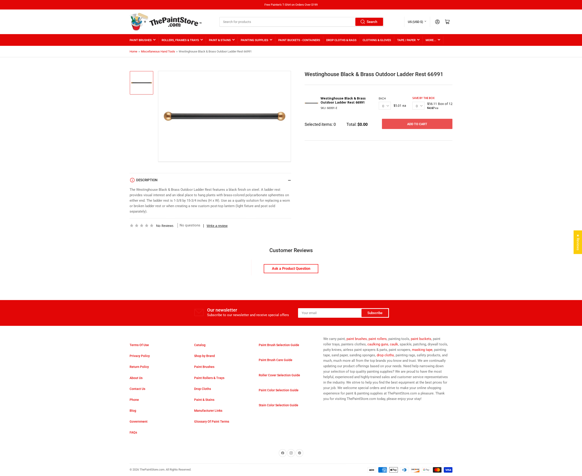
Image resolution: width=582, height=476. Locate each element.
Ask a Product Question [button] (291, 268)
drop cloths (385, 355)
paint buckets (421, 339)
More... (431, 40)
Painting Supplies (254, 40)
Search (372, 22)
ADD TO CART (417, 124)
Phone (134, 400)
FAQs (133, 432)
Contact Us (137, 389)
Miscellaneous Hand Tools (158, 51)
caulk (394, 344)
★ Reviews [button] (578, 242)
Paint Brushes (141, 40)
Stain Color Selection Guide (278, 405)
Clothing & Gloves (377, 40)
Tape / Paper (406, 40)
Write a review (217, 225)
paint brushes (356, 339)
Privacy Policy (140, 356)
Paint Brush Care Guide (275, 360)
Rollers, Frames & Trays (180, 40)
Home (133, 51)
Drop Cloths (202, 389)
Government (139, 421)
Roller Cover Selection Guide (279, 375)
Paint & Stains (220, 40)
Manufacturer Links (208, 410)
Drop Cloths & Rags (341, 40)
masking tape (422, 350)
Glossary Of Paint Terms (211, 421)
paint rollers (378, 339)
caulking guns (377, 344)
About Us (136, 378)
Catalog (200, 345)
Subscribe (374, 313)
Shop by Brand (204, 356)
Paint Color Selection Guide (279, 390)
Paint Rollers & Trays (209, 378)
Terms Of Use (139, 345)
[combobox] (301, 22)
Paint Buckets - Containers (299, 40)
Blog (133, 410)
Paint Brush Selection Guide (279, 345)
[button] (142, 225)
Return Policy (139, 367)
